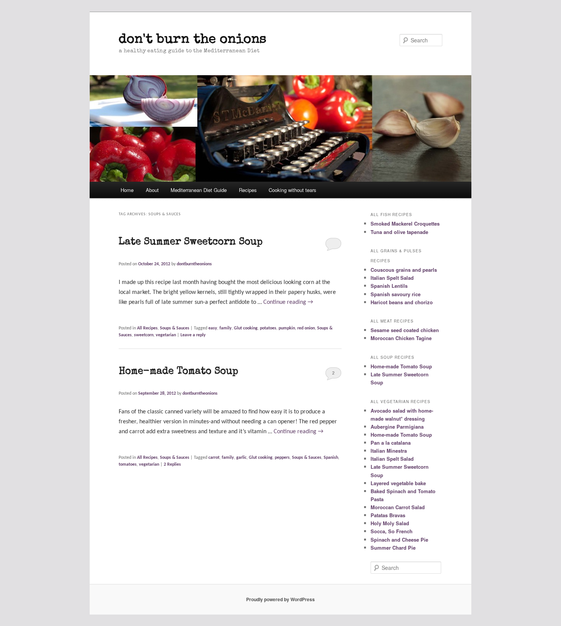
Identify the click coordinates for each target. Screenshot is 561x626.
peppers (282, 457)
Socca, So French (392, 531)
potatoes (268, 328)
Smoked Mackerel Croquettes (405, 223)
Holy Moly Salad (390, 523)
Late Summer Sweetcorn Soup (191, 242)
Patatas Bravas (388, 515)
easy (212, 328)
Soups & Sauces (174, 328)
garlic (241, 457)
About (152, 190)
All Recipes (147, 328)
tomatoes (128, 464)
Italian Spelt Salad (392, 277)
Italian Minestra (389, 450)
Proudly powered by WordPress (280, 599)
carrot (213, 457)
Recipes (248, 190)
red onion (306, 328)
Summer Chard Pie (393, 547)
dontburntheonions (194, 264)
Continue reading (288, 302)
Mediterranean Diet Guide (199, 190)
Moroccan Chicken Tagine (401, 338)
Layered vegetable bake (398, 483)
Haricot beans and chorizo (402, 302)
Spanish (331, 457)
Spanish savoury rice (396, 294)
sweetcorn (143, 335)
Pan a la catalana (391, 442)
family (225, 328)
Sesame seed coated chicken (405, 330)
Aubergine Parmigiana (397, 426)
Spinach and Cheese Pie (399, 539)
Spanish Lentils (389, 285)
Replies (172, 464)
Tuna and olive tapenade (399, 232)
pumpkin (287, 328)
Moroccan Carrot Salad (398, 507)
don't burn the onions (192, 40)
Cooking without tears (292, 190)
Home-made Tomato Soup (178, 372)
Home (127, 190)
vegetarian (166, 335)
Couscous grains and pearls (404, 269)
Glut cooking (246, 328)
